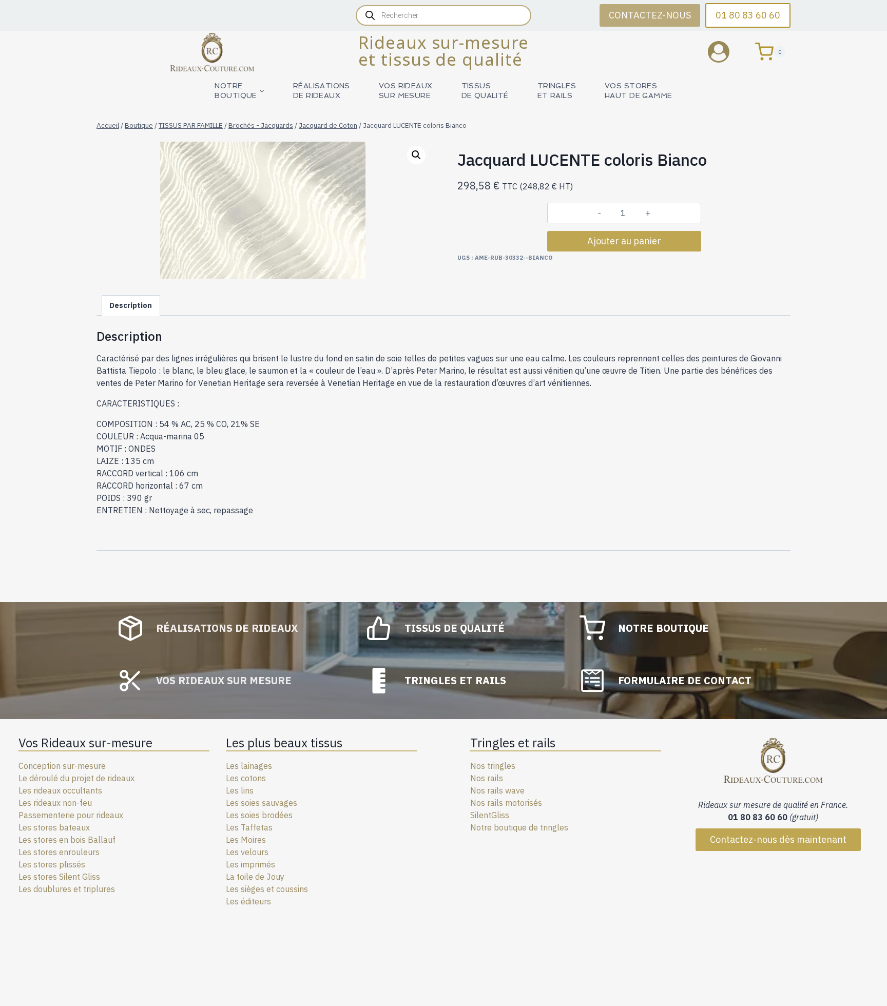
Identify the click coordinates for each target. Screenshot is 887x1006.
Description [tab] (130, 305)
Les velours (247, 852)
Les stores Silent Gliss (59, 877)
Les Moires (246, 840)
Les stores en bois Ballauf (66, 840)
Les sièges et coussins (267, 889)
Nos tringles (492, 766)
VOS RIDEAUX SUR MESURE (406, 91)
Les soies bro (250, 815)
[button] (416, 155)
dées (284, 815)
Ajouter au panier (624, 241)
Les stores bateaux (54, 827)
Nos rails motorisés (506, 803)
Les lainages (249, 766)
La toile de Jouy (255, 877)
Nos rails (486, 778)
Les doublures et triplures (66, 889)
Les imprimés (250, 864)
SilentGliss (489, 815)
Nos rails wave (497, 790)
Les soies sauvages (261, 803)
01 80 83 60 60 (748, 15)
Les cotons (246, 778)
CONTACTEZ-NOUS (650, 15)
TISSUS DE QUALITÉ (485, 91)
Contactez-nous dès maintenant (778, 839)
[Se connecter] (726, 52)
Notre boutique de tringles (519, 827)
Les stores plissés (51, 864)
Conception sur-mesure (62, 766)
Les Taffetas (249, 827)
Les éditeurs (248, 901)
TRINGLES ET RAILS (556, 91)
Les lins (240, 790)
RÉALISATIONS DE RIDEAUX (321, 91)
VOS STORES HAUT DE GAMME (638, 91)
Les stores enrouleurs (59, 852)
